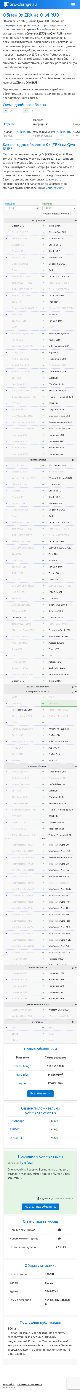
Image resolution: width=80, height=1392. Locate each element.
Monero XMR (18, 257)
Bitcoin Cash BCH (20, 232)
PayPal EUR (17, 754)
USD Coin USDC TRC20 (23, 586)
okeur (15, 1040)
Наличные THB (19, 998)
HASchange (16, 1120)
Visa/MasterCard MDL (23, 895)
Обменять (24, 131)
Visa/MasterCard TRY (22, 908)
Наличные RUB (20, 441)
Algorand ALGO (19, 643)
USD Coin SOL (19, 592)
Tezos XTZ (17, 649)
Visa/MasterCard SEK (22, 914)
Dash (14, 270)
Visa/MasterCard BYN (23, 883)
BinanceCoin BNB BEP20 (24, 308)
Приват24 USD (19, 959)
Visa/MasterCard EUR (22, 844)
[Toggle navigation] (73, 4)
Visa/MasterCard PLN (22, 921)
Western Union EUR (22, 1016)
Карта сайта (9, 1384)
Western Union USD (22, 1009)
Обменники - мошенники (29, 1384)
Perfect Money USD (22, 709)
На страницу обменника (40, 1206)
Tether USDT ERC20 (22, 276)
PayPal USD (17, 340)
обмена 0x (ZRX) (52, 187)
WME (14, 697)
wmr (14, 1027)
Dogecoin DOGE (20, 264)
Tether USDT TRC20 (22, 283)
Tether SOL (17, 573)
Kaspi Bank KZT (20, 409)
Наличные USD (19, 435)
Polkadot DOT (19, 662)
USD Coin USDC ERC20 (23, 547)
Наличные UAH (20, 454)
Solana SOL (17, 314)
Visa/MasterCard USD (22, 416)
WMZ (14, 327)
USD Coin (16, 579)
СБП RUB (16, 378)
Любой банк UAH (21, 371)
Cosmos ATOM (19, 617)
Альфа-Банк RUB (20, 390)
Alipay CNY (17, 352)
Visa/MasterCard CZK (22, 927)
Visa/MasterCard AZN (23, 952)
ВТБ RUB (16, 403)
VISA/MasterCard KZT (23, 876)
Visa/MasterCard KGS (22, 933)
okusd (15, 1034)
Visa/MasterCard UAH (23, 428)
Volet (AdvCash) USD (22, 346)
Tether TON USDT (21, 295)
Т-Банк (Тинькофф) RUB (24, 397)
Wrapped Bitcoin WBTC (24, 478)
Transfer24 (26, 1162)
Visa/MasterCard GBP (22, 863)
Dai (13, 655)
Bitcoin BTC (18, 225)
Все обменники (40, 1093)
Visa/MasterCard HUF (22, 902)
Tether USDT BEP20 (22, 289)
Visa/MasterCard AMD (23, 889)
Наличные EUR (19, 447)
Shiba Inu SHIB (19, 611)
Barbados (22, 1074)
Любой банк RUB (21, 365)
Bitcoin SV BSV (19, 471)
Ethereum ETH (19, 238)
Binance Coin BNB (21, 605)
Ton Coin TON (19, 321)
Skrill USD (17, 760)
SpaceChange (22, 1066)
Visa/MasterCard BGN (23, 946)
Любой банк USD (20, 359)
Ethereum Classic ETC (23, 630)
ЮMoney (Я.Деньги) (22, 333)
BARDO (14, 1129)
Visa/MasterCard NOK (23, 940)
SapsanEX (15, 1138)
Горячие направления (56, 213)
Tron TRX (17, 302)
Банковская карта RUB (23, 422)
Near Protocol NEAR (22, 674)
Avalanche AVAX (20, 668)
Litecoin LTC (18, 244)
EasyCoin (22, 1083)
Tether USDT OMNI (21, 624)
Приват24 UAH (19, 822)
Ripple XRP (17, 251)
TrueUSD (16, 598)
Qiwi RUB (16, 703)
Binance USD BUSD (21, 636)
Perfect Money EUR (22, 716)
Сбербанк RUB (19, 384)
